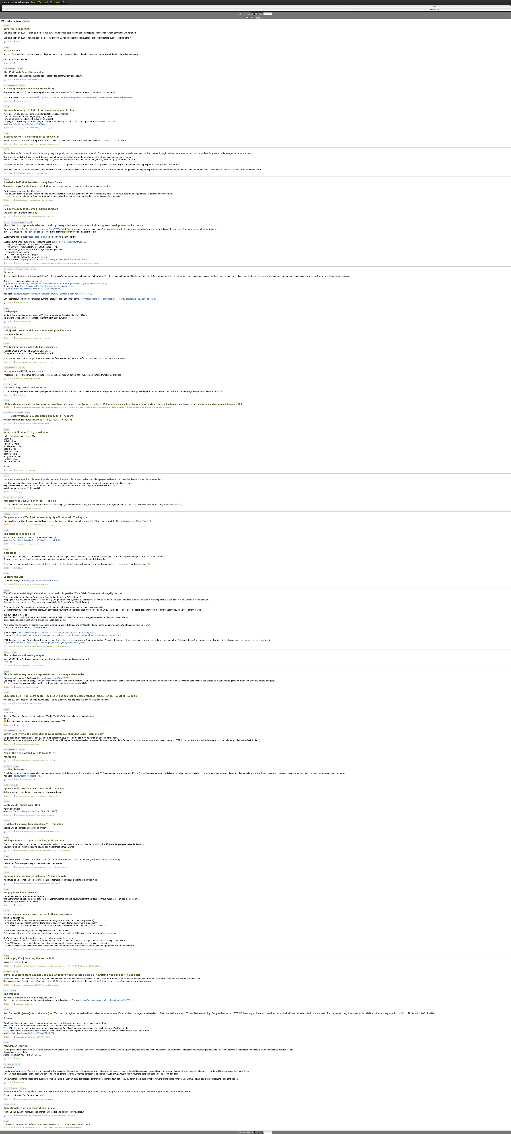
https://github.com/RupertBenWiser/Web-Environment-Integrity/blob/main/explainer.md (43, 646)
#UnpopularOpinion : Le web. (20, 892)
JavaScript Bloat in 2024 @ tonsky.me (25, 432)
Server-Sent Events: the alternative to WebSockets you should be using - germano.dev (53, 734)
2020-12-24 (9, 867)
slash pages (10, 311)
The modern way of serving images (23, 655)
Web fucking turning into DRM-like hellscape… (30, 347)
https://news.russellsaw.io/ (24, 1004)
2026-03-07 (9, 101)
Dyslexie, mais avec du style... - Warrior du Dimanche (33, 788)
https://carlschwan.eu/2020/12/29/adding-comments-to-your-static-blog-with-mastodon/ (43, 851)
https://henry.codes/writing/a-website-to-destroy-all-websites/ (34, 200)
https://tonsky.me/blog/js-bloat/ (25, 470)
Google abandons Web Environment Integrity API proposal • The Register (45, 517)
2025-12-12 (9, 263)
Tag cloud (43, 2)
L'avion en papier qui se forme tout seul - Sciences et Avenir (38, 914)
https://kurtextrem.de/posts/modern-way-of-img (30, 665)
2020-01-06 (9, 1083)
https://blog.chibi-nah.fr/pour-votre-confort (29, 703)
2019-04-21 (9, 1099)
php (7, 327)
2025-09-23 (9, 303)
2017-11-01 (9, 1127)
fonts (8, 785)
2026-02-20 (9, 128)
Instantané (9, 552)
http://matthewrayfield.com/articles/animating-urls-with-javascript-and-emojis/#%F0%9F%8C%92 (46, 1116)
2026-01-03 (9, 200)
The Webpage (11, 993)
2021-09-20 (9, 780)
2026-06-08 (9, 42)
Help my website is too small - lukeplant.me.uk (30, 209)
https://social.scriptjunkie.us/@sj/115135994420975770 (33, 338)
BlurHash (8, 1067)
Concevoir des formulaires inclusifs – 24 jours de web (34, 876)
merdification (11, 69)
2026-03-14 (9, 80)
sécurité (20, 413)
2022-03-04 (9, 744)
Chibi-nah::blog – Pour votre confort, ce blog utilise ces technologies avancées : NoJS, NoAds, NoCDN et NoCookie (70, 696)
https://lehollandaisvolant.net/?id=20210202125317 (31, 811)
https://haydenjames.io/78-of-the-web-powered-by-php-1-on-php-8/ (36, 761)
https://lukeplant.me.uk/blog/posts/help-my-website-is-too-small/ (36, 216)
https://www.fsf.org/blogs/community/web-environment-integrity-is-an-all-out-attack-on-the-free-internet (70, 635)
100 (260, 14)
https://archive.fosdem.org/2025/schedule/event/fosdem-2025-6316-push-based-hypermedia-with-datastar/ (55, 283)
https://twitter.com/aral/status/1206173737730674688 (33, 1037)
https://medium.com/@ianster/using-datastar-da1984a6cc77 (32, 288)
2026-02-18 (9, 144)
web (26, 21)
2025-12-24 (9, 216)
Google (8, 514)
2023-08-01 (9, 584)
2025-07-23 (9, 379)
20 (252, 14)
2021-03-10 (9, 796)
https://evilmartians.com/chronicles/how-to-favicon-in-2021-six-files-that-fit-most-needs (42, 867)
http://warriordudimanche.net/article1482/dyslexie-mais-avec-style (36, 796)
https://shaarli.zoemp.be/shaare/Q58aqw (26, 124)
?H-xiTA (18, 725)
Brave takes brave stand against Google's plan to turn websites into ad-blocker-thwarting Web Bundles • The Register (71, 974)
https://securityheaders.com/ (27, 776)
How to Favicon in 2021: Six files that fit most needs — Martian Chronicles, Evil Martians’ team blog (61, 859)
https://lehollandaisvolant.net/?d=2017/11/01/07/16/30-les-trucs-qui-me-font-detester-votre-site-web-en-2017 (49, 1127)
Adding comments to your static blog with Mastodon (34, 840)
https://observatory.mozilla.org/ (25, 780)
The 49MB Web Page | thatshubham (24, 72)
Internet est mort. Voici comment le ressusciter (31, 136)
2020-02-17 (9, 1037)
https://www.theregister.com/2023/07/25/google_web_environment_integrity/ (55, 632)
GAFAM (8, 972)
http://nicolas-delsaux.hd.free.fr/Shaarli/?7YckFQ (30, 1033)
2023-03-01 (9, 703)
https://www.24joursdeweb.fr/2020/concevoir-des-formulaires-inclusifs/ (38, 884)
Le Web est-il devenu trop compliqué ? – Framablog (33, 824)
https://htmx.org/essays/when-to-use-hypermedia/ (64, 259)
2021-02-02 (9, 815)
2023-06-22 (9, 665)
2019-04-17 (9, 1116)
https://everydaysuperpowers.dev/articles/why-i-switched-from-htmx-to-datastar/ (53, 294)
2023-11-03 (9, 525)
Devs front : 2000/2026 (16, 29)
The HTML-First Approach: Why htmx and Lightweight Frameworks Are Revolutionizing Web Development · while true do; (73, 225)
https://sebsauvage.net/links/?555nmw (45, 229)
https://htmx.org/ (21, 395)
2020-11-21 (9, 949)
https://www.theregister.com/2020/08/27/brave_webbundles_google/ (37, 985)
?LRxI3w (18, 42)
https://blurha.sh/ (21, 1083)
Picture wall (55, 2)
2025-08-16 (9, 362)
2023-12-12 (9, 508)
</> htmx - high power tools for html (24, 387)
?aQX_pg (19, 492)
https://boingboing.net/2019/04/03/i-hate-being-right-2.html (34, 1099)
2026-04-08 (9, 63)
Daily (65, 2)
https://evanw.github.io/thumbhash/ (27, 687)
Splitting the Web (13, 576)
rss (7, 991)
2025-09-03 (9, 338)
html (7, 222)
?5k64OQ (19, 1059)
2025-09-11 (9, 322)
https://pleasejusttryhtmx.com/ (71, 242)
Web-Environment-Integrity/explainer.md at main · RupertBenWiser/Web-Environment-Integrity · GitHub (63, 593)
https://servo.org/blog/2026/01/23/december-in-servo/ (32, 173)
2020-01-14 (9, 1059)
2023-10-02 (9, 568)
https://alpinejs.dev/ (37, 237)
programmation (11, 85)
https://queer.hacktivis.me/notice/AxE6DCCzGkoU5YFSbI (34, 362)
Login (33, 2)
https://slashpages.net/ (23, 322)
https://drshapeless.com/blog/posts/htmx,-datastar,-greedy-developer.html (120, 299)
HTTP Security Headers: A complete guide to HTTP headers (38, 415)
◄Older (249, 17)
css (7, 497)
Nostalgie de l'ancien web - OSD (21, 805)
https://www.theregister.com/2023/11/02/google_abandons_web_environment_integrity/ (43, 525)
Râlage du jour (11, 50)
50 (256, 14)
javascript (9, 269)
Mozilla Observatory (15, 769)
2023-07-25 (9, 646)
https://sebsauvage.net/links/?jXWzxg (54, 678)
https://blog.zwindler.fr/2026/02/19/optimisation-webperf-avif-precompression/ (40, 128)
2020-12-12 (9, 884)
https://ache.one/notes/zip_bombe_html (28, 379)
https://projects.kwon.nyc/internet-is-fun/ (28, 544)
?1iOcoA (18, 905)
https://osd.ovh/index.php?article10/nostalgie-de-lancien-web (35, 815)
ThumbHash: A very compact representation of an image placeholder (43, 674)
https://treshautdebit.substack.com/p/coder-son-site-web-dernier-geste (37, 144)
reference (9, 413)
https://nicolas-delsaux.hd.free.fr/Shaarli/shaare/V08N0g (34, 540)
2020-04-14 (9, 1004)
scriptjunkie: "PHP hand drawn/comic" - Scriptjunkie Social (37, 330)
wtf (14, 1105)
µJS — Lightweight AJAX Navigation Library (28, 88)
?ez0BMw (19, 568)
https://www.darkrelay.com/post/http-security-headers (32, 423)
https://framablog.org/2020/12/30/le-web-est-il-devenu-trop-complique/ (38, 832)
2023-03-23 (9, 687)
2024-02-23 (9, 470)
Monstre (8, 712)
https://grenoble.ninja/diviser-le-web (41, 580)
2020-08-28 (9, 985)
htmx (8, 384)
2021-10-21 (9, 761)
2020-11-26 (9, 905)
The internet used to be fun (19, 533)
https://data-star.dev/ (22, 303)
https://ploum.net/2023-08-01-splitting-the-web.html (32, 584)
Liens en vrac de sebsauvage (15, 2)
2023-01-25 (9, 725)
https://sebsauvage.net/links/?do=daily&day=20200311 (107, 1000)
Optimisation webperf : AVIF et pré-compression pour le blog (38, 110)
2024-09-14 (9, 407)
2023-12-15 (9, 492)
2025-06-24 (9, 395)
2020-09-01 (9, 966)
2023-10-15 (9, 544)
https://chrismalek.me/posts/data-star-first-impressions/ (47, 286)
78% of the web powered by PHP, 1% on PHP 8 (29, 753)
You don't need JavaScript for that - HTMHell (29, 500)
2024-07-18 (9, 423)
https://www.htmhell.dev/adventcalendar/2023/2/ (31, 508)
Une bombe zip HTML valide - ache (23, 371)
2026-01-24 (9, 173)
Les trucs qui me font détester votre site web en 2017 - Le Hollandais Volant (47, 1124)
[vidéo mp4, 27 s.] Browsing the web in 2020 (28, 958)
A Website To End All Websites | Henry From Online (32, 182)
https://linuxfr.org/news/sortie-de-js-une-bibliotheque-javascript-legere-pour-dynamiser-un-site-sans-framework (79, 97)
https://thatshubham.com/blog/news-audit (29, 80)
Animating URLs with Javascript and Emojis (29, 1108)
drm (7, 1088)
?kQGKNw (19, 63)
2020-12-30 (9, 832)
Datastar (8, 272)
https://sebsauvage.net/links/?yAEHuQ (133, 521)
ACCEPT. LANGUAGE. (15, 1045)
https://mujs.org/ (21, 101)
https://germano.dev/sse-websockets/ (27, 744)
